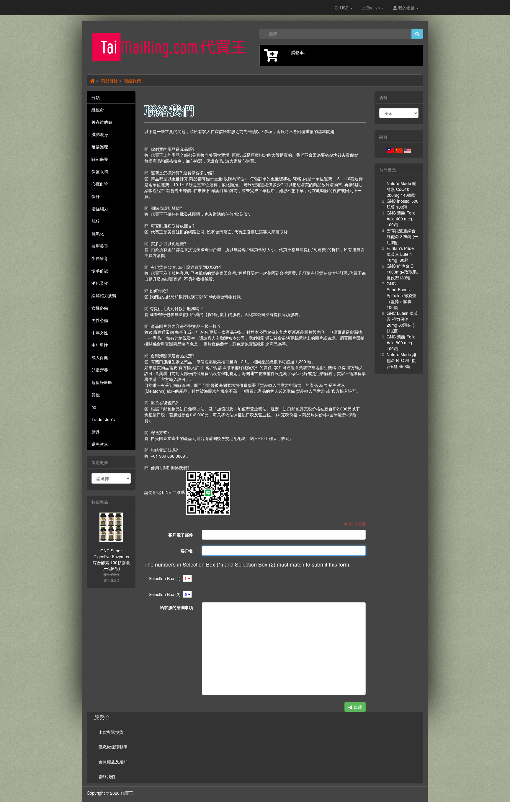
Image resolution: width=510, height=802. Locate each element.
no (93, 407)
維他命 (97, 109)
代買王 (127, 793)
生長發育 (99, 258)
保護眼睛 (99, 171)
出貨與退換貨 (111, 732)
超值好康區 (101, 382)
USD (342, 8)
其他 (95, 394)
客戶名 (187, 551)
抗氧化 (97, 233)
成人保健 (99, 357)
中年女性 (99, 332)
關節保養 (99, 159)
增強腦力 (99, 209)
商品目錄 (109, 81)
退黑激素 (99, 444)
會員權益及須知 (113, 762)
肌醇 (95, 221)
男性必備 (99, 320)
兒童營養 (99, 370)
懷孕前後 (99, 271)
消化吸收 (99, 283)
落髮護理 (99, 147)
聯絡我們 (132, 81)
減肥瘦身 (99, 134)
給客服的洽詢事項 (176, 607)
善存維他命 (101, 122)
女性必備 (99, 308)
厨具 (95, 432)
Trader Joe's (103, 419)
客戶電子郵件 (180, 535)
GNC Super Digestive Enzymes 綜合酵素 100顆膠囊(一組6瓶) (111, 559)
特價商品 (99, 502)
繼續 (357, 707)
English (371, 8)
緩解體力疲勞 (103, 295)
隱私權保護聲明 (113, 747)
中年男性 (99, 345)
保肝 (95, 196)
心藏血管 (99, 184)
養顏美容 (99, 246)
